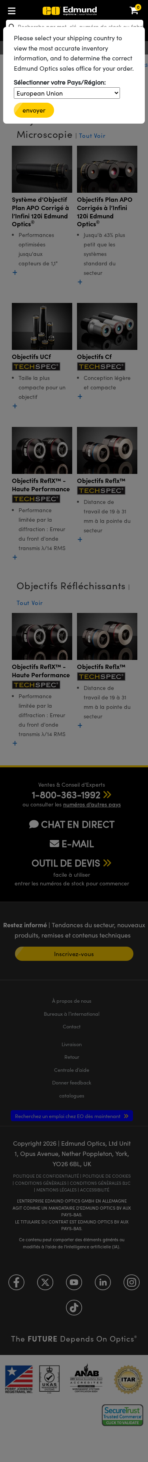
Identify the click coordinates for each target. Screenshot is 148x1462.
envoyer (33, 110)
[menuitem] (38, 9)
